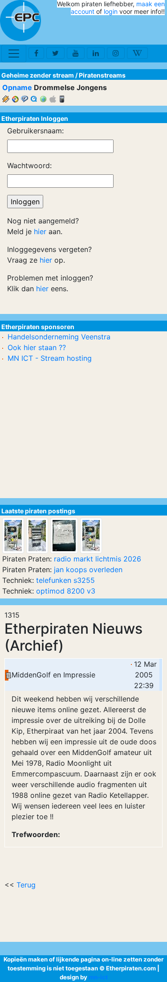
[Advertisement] (113, 30)
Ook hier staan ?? (37, 347)
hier (40, 231)
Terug (26, 884)
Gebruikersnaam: (35, 130)
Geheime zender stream (37, 75)
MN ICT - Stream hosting (50, 358)
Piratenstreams (102, 75)
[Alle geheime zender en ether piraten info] (20, 20)
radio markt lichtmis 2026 (97, 558)
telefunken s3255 (65, 580)
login (111, 11)
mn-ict (98, 977)
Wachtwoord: (29, 165)
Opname (17, 87)
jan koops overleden (88, 569)
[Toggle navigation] (13, 53)
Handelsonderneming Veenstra (59, 336)
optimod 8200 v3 (65, 590)
